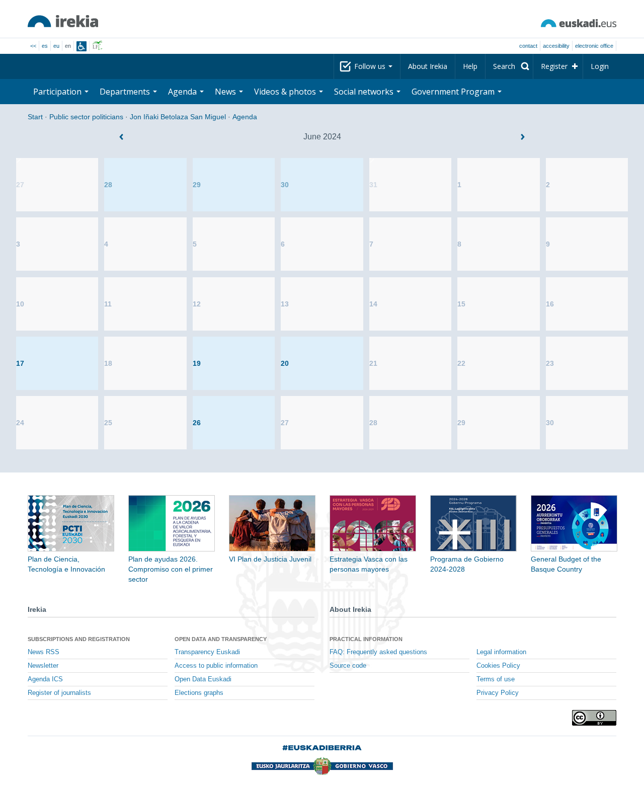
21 (373, 363)
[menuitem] (509, 66)
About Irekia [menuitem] (427, 66)
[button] (121, 136)
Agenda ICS (45, 679)
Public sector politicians (86, 117)
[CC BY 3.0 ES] (594, 718)
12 (197, 304)
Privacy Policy (497, 692)
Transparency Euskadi (207, 652)
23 (550, 363)
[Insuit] (81, 46)
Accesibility (556, 46)
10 (20, 304)
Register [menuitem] (554, 66)
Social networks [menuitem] (364, 91)
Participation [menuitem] (58, 91)
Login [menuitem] (600, 66)
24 (20, 423)
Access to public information (216, 665)
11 (108, 304)
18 (108, 363)
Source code (348, 665)
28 (108, 185)
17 (20, 363)
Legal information (501, 652)
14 (373, 304)
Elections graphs (199, 692)
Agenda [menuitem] (183, 91)
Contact (528, 46)
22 (461, 363)
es (45, 46)
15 (461, 304)
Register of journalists (59, 692)
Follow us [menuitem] (370, 66)
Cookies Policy (498, 665)
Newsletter (43, 665)
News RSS (43, 652)
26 (197, 423)
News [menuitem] (226, 91)
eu (56, 46)
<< (33, 46)
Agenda (244, 117)
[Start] (63, 21)
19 (197, 363)
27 (20, 185)
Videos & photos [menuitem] (286, 91)
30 (285, 185)
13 (285, 304)
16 (550, 304)
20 (285, 363)
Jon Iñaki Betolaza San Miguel (178, 117)
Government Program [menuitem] (454, 91)
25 (108, 423)
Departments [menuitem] (126, 91)
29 (197, 185)
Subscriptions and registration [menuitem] (79, 639)
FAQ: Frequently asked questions (378, 652)
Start (35, 117)
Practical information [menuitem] (366, 639)
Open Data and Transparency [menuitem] (221, 639)
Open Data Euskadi (203, 679)
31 (373, 185)
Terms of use (495, 679)
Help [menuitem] (470, 66)
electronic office (594, 46)
